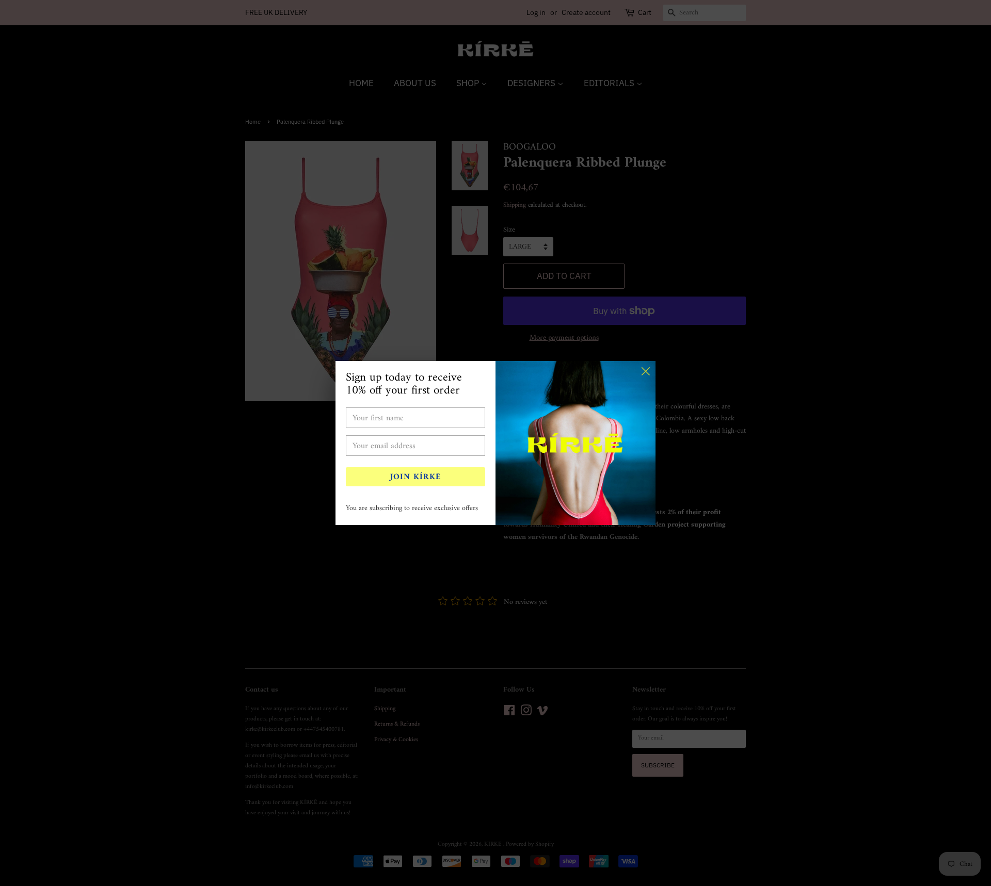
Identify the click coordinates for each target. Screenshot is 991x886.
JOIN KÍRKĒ (415, 477)
